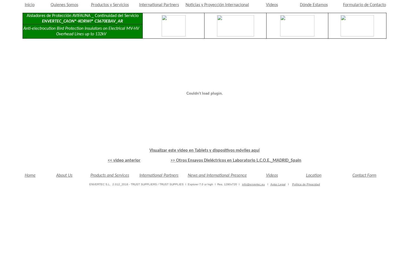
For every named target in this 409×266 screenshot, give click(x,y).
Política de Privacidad (306, 184)
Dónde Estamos (314, 5)
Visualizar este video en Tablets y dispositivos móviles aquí (204, 150)
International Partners (159, 5)
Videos (272, 5)
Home (30, 175)
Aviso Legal (277, 184)
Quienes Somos (64, 5)
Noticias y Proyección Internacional (217, 5)
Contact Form (364, 175)
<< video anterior (124, 160)
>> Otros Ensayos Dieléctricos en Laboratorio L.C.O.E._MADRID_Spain (236, 160)
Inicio (30, 5)
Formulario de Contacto (364, 5)
